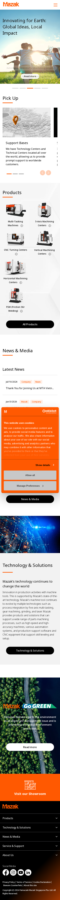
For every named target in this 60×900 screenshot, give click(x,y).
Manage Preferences (28, 485)
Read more (30, 747)
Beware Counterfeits (12, 885)
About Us (8, 855)
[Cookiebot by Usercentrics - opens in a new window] (42, 411)
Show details (43, 465)
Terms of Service (24, 882)
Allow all (30, 475)
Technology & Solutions (30, 650)
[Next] (48, 172)
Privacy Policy (9, 882)
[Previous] (42, 172)
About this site (30, 885)
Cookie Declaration (42, 882)
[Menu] (55, 5)
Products (8, 818)
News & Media (11, 836)
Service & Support (13, 846)
